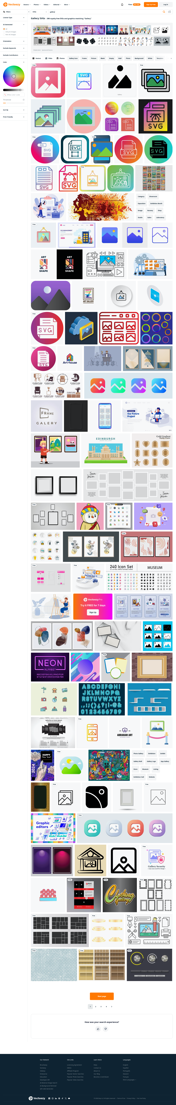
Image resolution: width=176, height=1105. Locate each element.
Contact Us (97, 1068)
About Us (97, 1071)
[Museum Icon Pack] (139, 578)
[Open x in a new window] (66, 1098)
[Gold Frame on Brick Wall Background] (152, 667)
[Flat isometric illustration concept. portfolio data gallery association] (88, 578)
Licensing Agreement (74, 1065)
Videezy (42, 1071)
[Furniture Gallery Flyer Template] (84, 895)
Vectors (26, 5)
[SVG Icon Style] (43, 358)
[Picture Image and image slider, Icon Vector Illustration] (158, 636)
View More (162, 41)
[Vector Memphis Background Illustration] (85, 667)
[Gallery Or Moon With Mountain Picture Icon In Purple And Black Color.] (50, 295)
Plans (130, 4)
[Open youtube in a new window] (69, 1098)
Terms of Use (121, 1098)
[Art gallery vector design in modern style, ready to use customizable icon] (157, 732)
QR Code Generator (46, 1089)
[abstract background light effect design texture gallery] (52, 860)
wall (119, 58)
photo (128, 58)
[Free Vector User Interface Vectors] (149, 965)
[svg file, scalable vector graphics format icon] (84, 80)
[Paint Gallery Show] (55, 450)
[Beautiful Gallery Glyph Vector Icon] (48, 80)
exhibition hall (139, 777)
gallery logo (151, 761)
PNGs (50, 58)
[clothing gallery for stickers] (120, 895)
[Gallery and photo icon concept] (120, 80)
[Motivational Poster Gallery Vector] (154, 178)
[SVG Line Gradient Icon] (44, 178)
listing (155, 769)
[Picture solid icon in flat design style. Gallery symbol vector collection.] (125, 828)
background (139, 58)
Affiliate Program (73, 1071)
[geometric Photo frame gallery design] (115, 667)
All (6, 29)
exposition (141, 203)
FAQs (95, 1065)
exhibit (162, 753)
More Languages (129, 1080)
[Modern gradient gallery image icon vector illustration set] (135, 235)
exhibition (151, 753)
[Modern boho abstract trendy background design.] (91, 546)
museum (145, 769)
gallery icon (73, 58)
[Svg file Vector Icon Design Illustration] (68, 178)
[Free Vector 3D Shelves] (149, 699)
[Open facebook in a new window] (49, 1098)
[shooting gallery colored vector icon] (48, 895)
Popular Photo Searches (75, 1077)
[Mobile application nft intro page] (143, 607)
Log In (165, 4)
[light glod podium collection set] (107, 930)
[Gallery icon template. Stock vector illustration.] (65, 797)
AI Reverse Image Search (48, 1083)
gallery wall (138, 761)
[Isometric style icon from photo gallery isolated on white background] (155, 295)
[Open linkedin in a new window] (56, 1098)
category (141, 196)
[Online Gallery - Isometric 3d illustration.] (81, 328)
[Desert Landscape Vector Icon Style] (120, 178)
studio (140, 217)
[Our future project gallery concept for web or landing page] (147, 416)
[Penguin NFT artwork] (90, 516)
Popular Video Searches (75, 1080)
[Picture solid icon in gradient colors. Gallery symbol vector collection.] (128, 386)
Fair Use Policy (141, 1098)
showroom (153, 196)
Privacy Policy (131, 1098)
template (160, 58)
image (140, 210)
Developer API (45, 1080)
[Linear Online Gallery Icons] (105, 264)
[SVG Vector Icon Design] (158, 149)
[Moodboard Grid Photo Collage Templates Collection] (60, 930)
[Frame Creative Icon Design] (92, 178)
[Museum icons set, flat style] (46, 546)
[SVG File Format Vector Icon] (128, 149)
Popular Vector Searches (75, 1074)
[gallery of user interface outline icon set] (123, 860)
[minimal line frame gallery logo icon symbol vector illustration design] (46, 416)
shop (160, 210)
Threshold (7, 100)
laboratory (160, 217)
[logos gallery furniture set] (57, 386)
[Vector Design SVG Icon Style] (47, 328)
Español (125, 1068)
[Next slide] (169, 58)
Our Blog (97, 1074)
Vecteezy (43, 1068)
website (152, 777)
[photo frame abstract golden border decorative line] (40, 797)
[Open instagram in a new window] (52, 1098)
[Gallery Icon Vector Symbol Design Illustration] (96, 797)
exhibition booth (156, 203)
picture (93, 58)
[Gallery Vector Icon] (84, 116)
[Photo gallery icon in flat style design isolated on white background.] (71, 765)
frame (84, 58)
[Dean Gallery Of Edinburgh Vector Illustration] (105, 450)
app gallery (165, 761)
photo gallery (138, 753)
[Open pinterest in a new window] (59, 1098)
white (150, 58)
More (66, 5)
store (135, 769)
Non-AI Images (11, 35)
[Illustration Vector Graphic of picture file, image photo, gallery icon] (155, 80)
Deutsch (126, 1074)
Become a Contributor (101, 1077)
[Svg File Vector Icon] (155, 116)
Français (126, 1077)
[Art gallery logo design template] (124, 732)
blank (103, 58)
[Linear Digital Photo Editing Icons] (149, 930)
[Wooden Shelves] (102, 965)
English (125, 1065)
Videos (46, 5)
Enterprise (43, 1074)
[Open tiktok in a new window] (62, 1098)
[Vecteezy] (11, 4)
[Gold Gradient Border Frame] (152, 450)
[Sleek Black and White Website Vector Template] (53, 732)
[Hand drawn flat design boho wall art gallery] (147, 546)
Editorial (56, 5)
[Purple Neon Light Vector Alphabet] (50, 667)
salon (149, 217)
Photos (36, 5)
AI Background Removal (48, 1086)
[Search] (164, 12)
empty (111, 58)
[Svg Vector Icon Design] (75, 149)
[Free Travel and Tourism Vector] (54, 699)
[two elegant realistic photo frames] (118, 636)
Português (126, 1071)
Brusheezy (43, 1065)
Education (43, 1077)
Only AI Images (11, 32)
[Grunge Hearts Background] (54, 965)
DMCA (69, 1068)
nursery (150, 210)
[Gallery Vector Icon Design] (102, 149)
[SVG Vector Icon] (120, 116)
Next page (102, 996)
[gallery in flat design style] (92, 732)
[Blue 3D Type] (102, 699)
